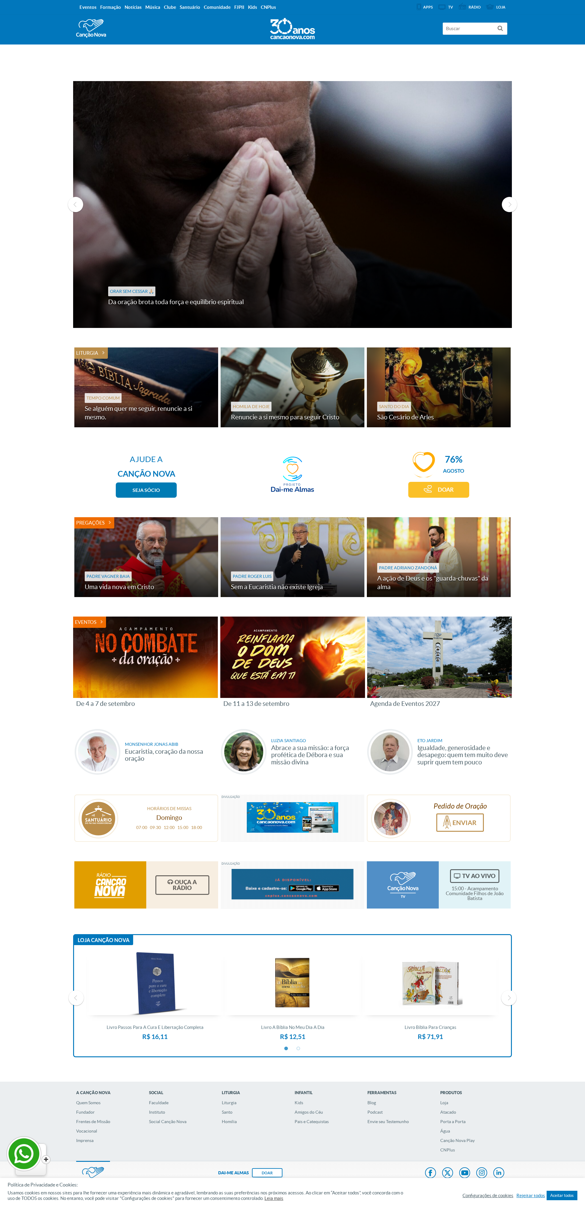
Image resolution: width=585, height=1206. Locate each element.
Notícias (133, 7)
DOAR (446, 489)
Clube (170, 7)
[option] (292, 204)
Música (152, 7)
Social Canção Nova (167, 1121)
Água (445, 1131)
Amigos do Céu (309, 1112)
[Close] (46, 1159)
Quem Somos (88, 1102)
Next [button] (509, 204)
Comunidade (217, 7)
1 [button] (286, 1048)
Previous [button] (75, 204)
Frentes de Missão (93, 1121)
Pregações (90, 522)
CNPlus (447, 1149)
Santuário (190, 7)
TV (450, 7)
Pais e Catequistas (312, 1121)
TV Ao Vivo (478, 876)
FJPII (239, 7)
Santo (227, 1112)
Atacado (448, 1112)
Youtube (465, 1173)
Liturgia (87, 353)
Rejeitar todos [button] (530, 1195)
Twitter (447, 1173)
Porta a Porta (453, 1121)
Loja (444, 1102)
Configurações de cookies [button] (488, 1195)
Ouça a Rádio (185, 885)
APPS (428, 7)
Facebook (430, 1173)
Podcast (375, 1112)
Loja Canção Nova (103, 940)
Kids (299, 1102)
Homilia (229, 1121)
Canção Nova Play (457, 1140)
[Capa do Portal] (292, 27)
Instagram (482, 1173)
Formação (110, 7)
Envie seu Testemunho (388, 1121)
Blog (371, 1102)
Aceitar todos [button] (562, 1195)
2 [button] (298, 1048)
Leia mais (273, 1198)
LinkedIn (499, 1173)
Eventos (85, 622)
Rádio (475, 7)
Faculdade (158, 1102)
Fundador (85, 1112)
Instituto (157, 1112)
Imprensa (85, 1140)
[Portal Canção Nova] (91, 28)
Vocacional (86, 1131)
